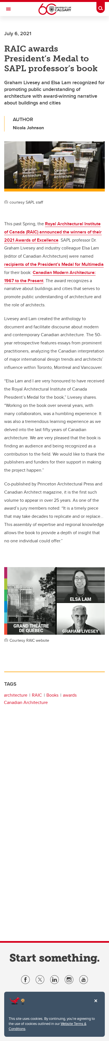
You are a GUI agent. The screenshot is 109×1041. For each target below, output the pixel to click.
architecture (15, 695)
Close (95, 1004)
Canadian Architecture (26, 702)
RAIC (37, 695)
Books (52, 695)
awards (70, 695)
